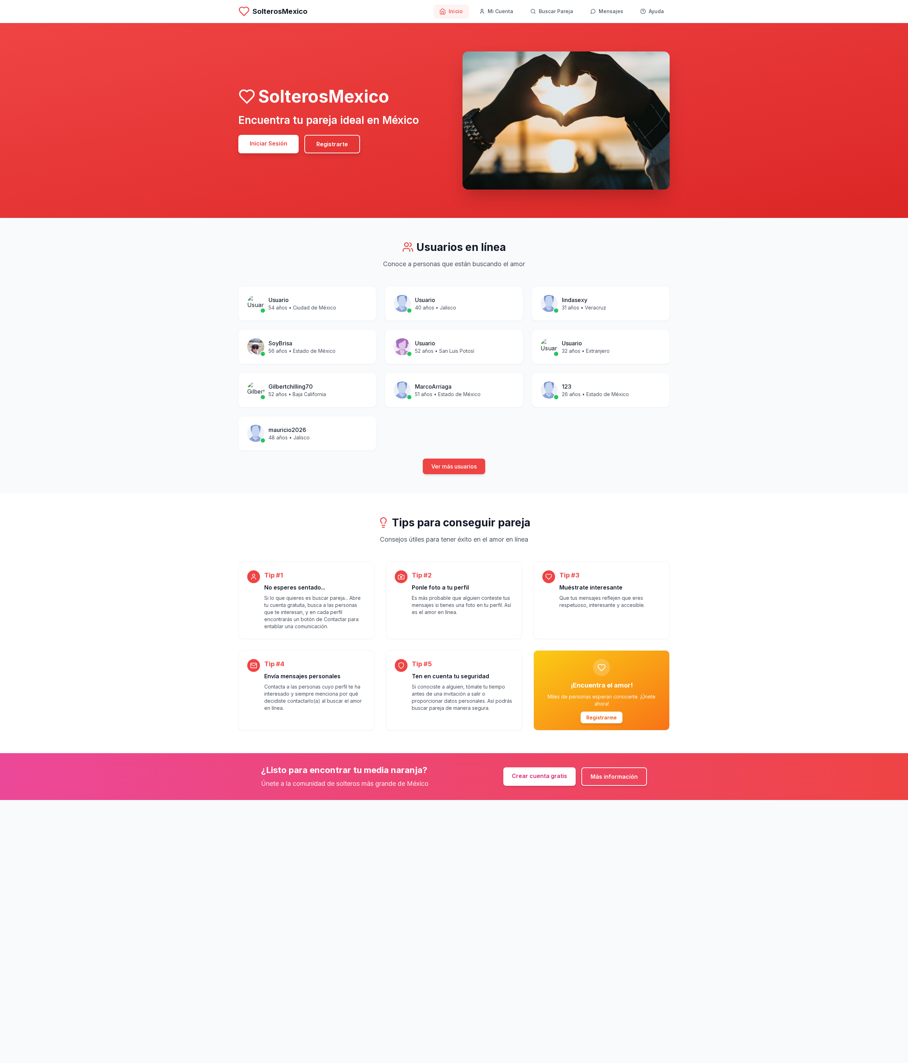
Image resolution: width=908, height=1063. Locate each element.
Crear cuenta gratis (539, 775)
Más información (614, 776)
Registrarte (332, 144)
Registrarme (601, 717)
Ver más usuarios (454, 466)
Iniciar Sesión (268, 143)
